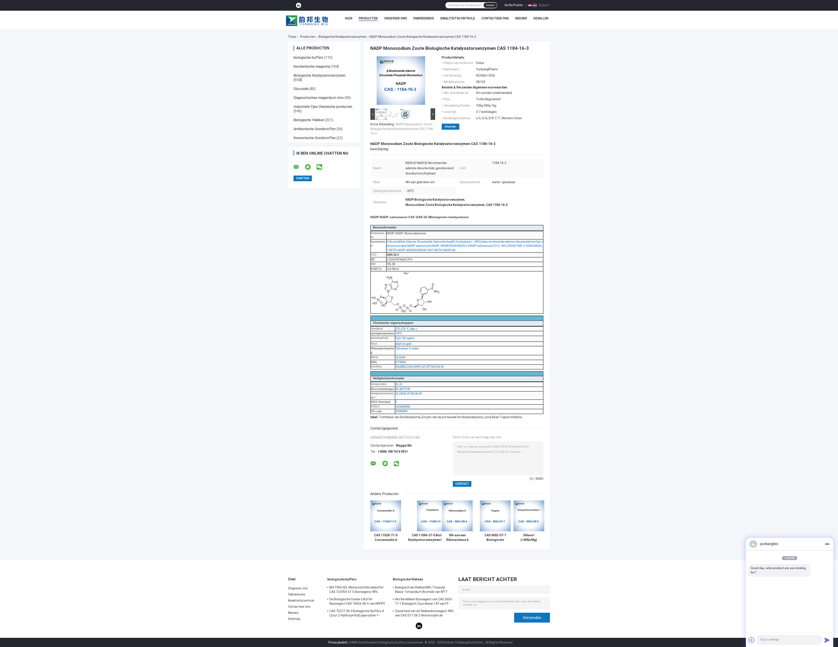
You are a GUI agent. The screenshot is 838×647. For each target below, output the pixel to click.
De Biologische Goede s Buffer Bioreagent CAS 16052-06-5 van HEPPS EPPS (357, 602)
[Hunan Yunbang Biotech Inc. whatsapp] (310, 167)
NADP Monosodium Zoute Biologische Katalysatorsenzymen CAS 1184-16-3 (402, 128)
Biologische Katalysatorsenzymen (343, 36)
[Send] (827, 640)
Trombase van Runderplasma (399, 417)
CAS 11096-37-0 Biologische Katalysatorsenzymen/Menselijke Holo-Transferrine (432, 537)
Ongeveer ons (395, 18)
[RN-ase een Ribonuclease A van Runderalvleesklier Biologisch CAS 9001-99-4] (457, 515)
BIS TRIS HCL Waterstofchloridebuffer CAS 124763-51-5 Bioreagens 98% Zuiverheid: (357, 590)
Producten (368, 18)
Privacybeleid (337, 642)
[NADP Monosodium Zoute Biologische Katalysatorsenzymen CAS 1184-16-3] (400, 81)
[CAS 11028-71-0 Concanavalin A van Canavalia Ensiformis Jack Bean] (385, 515)
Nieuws (521, 18)
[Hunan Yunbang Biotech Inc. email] (299, 167)
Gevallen (540, 18)
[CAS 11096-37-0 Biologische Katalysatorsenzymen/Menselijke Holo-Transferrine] (432, 515)
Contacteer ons (495, 18)
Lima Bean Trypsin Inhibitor (503, 417)
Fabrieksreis (423, 18)
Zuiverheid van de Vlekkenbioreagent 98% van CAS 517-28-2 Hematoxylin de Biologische (424, 613)
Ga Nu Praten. (514, 5)
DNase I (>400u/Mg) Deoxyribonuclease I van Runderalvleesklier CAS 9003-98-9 (529, 537)
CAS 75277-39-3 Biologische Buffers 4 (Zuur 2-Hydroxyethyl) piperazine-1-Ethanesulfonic (357, 613)
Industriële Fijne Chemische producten (323, 107)
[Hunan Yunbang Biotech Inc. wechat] (322, 167)
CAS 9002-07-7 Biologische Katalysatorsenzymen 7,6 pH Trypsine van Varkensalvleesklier (495, 537)
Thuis (292, 36)
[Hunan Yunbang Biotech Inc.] (307, 19)
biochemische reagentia (312, 66)
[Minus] (827, 544)
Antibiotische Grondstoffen (315, 129)
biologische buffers (308, 57)
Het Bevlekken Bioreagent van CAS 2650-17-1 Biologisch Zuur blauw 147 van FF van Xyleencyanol (424, 602)
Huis (348, 18)
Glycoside (301, 89)
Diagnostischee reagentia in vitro (319, 98)
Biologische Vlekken (309, 120)
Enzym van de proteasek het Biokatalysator (452, 417)
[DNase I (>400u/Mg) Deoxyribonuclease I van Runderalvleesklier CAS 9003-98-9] (528, 515)
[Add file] (752, 640)
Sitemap (294, 619)
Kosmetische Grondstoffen (315, 138)
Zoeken (490, 5)
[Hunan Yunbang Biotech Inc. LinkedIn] (298, 5)
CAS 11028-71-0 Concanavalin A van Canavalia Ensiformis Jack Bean (386, 537)
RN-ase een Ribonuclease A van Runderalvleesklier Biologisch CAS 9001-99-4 (457, 537)
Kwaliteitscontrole (457, 18)
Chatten (450, 126)
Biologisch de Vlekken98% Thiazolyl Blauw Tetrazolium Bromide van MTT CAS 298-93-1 (421, 590)
